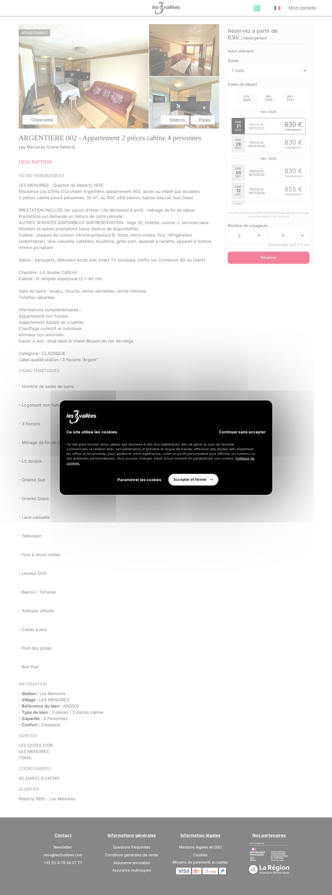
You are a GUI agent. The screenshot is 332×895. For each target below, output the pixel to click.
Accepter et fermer (190, 479)
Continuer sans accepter (242, 432)
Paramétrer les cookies (139, 479)
